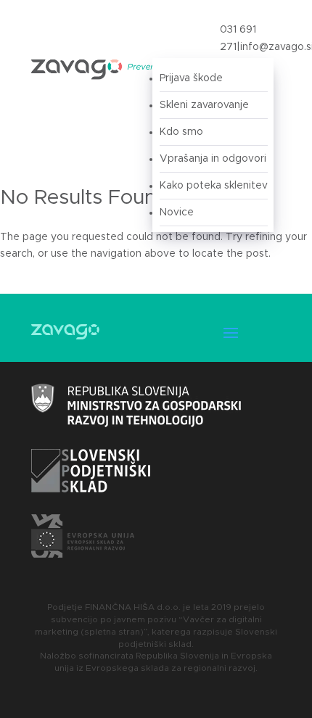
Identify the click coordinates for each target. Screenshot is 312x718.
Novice (177, 212)
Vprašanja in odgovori (213, 159)
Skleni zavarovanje (204, 105)
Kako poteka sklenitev (214, 186)
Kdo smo (181, 132)
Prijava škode (191, 78)
